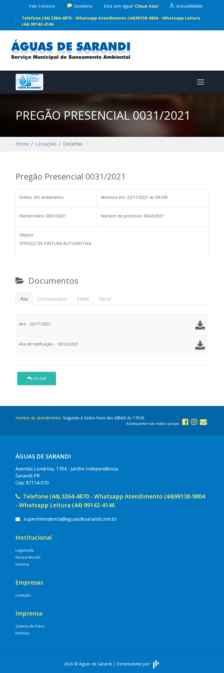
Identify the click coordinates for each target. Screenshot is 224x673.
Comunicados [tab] (52, 299)
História (22, 564)
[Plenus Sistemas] (156, 664)
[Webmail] (203, 421)
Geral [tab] (105, 299)
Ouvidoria (82, 6)
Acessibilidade (189, 6)
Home (22, 144)
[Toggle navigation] (201, 82)
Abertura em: (113, 197)
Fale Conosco (42, 6)
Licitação (23, 595)
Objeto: (26, 235)
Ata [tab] (24, 299)
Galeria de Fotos (30, 626)
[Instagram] (194, 421)
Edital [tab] (83, 299)
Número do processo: (122, 216)
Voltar (39, 378)
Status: (26, 197)
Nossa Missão (28, 557)
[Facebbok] (185, 421)
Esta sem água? (131, 6)
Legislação (24, 550)
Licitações (46, 144)
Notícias (22, 633)
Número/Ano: (32, 216)
